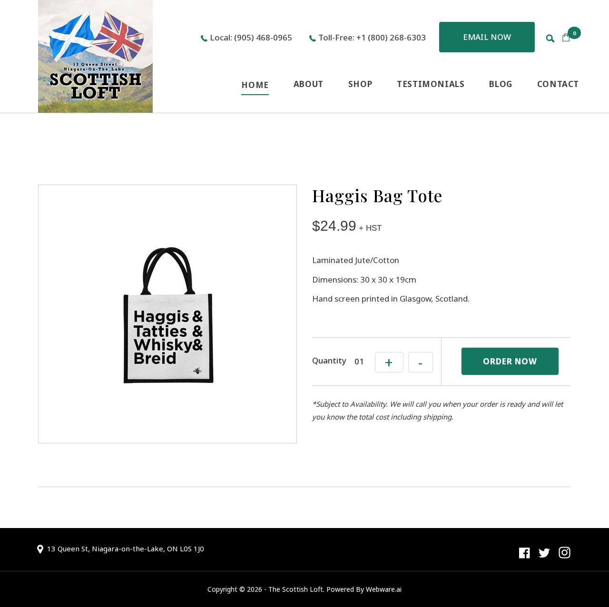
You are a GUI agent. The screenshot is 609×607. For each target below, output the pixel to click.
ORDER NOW (510, 361)
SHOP (360, 83)
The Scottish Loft (295, 589)
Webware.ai (384, 589)
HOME (254, 84)
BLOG (500, 83)
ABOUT (309, 83)
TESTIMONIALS (430, 83)
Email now (487, 36)
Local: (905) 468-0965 (251, 37)
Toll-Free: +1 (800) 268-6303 (372, 37)
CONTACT (558, 83)
